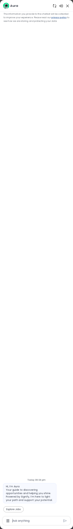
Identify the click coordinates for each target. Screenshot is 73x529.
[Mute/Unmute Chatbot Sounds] (61, 5)
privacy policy (59, 17)
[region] (36, 263)
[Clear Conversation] (54, 5)
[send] (65, 521)
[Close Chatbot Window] (67, 5)
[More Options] (8, 521)
